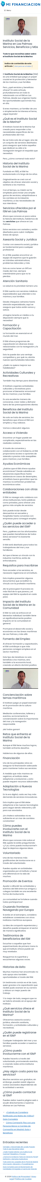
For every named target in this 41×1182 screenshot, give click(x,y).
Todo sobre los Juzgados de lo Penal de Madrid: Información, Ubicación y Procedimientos (20, 1163)
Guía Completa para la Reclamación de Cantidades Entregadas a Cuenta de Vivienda (20, 1168)
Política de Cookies (23, 1179)
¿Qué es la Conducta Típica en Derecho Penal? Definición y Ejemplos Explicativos (20, 1158)
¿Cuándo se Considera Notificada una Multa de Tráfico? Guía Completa (18, 1116)
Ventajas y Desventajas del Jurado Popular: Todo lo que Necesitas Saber (19, 1148)
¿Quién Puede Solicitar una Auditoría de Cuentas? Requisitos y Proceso (17, 1153)
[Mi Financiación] (20, 4)
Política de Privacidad (21, 1176)
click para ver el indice (22, 66)
